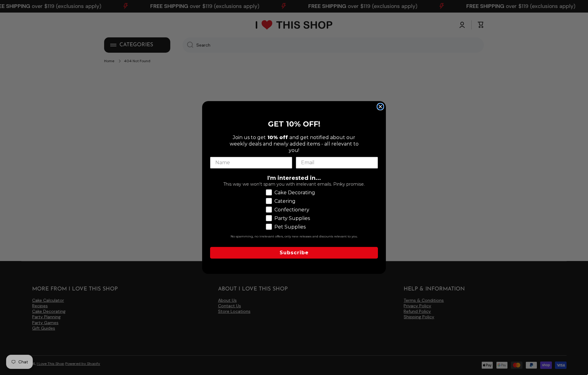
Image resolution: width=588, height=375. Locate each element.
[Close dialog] (380, 107)
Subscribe (294, 253)
